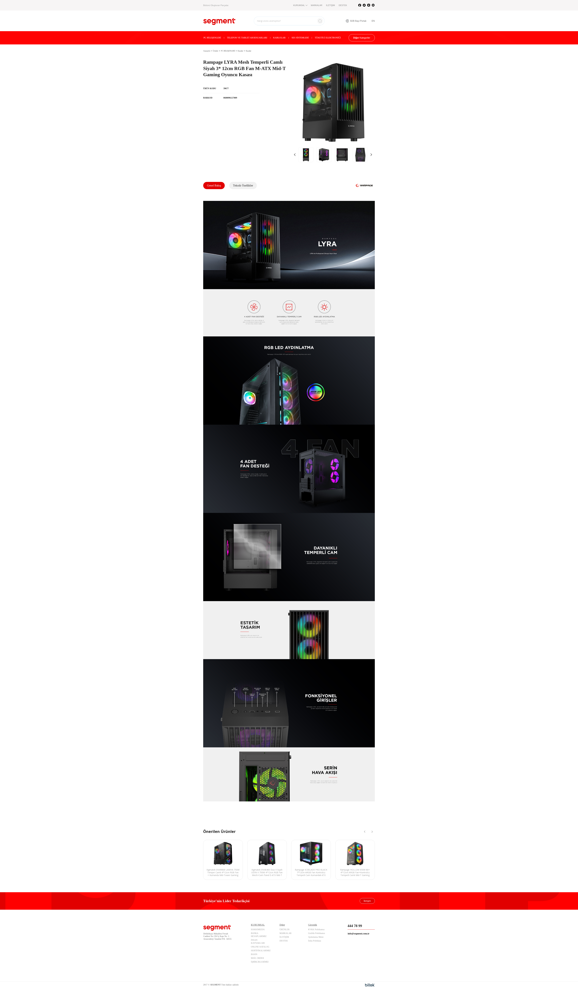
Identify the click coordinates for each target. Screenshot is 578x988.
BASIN (254, 954)
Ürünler (215, 51)
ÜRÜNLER (284, 929)
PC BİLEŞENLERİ (212, 37)
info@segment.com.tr (358, 933)
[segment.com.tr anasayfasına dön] (219, 20)
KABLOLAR (279, 37)
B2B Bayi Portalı (358, 21)
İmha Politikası (314, 941)
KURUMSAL (299, 5)
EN (373, 21)
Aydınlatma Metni (315, 937)
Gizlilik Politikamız (316, 933)
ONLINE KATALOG (260, 947)
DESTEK (343, 5)
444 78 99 (355, 926)
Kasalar (240, 51)
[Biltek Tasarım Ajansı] (370, 984)
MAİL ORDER (257, 958)
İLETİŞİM (330, 5)
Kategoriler (361, 37)
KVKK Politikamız (316, 929)
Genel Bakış (214, 185)
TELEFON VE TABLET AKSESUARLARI (247, 37)
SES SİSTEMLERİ (300, 37)
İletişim (367, 900)
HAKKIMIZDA (258, 929)
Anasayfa (206, 51)
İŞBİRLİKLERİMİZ (260, 962)
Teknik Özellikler (243, 185)
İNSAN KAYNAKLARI (258, 941)
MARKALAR (316, 5)
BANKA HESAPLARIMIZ (259, 934)
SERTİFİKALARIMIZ (261, 950)
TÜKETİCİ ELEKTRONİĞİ (328, 37)
